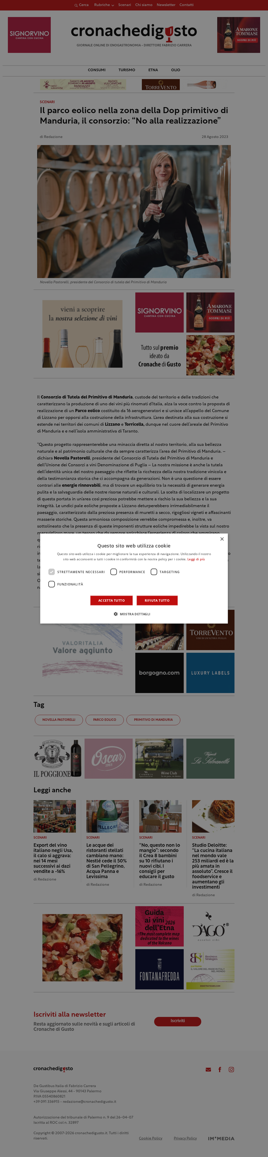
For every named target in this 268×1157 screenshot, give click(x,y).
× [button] (222, 539)
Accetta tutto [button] (111, 600)
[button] (134, 614)
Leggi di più (196, 559)
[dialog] (134, 578)
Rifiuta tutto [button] (157, 600)
